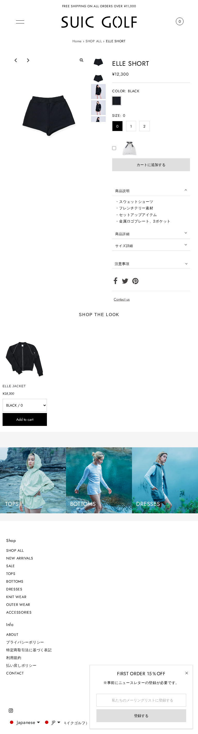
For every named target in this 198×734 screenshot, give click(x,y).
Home (77, 41)
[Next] (28, 60)
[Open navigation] (20, 21)
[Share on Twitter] (125, 282)
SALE (10, 565)
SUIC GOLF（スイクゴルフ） (64, 722)
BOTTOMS (14, 581)
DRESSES (14, 589)
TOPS (10, 573)
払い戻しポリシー (21, 665)
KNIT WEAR (16, 596)
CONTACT (15, 673)
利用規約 (13, 657)
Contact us (122, 299)
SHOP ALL (94, 41)
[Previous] (15, 60)
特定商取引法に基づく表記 (29, 650)
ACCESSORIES (19, 612)
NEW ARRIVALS (19, 558)
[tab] (151, 190)
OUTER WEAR (18, 604)
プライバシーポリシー (25, 642)
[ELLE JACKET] (25, 352)
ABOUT (12, 634)
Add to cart (24, 419)
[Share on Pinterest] (135, 282)
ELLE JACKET (14, 386)
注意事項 (122, 263)
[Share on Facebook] (115, 282)
